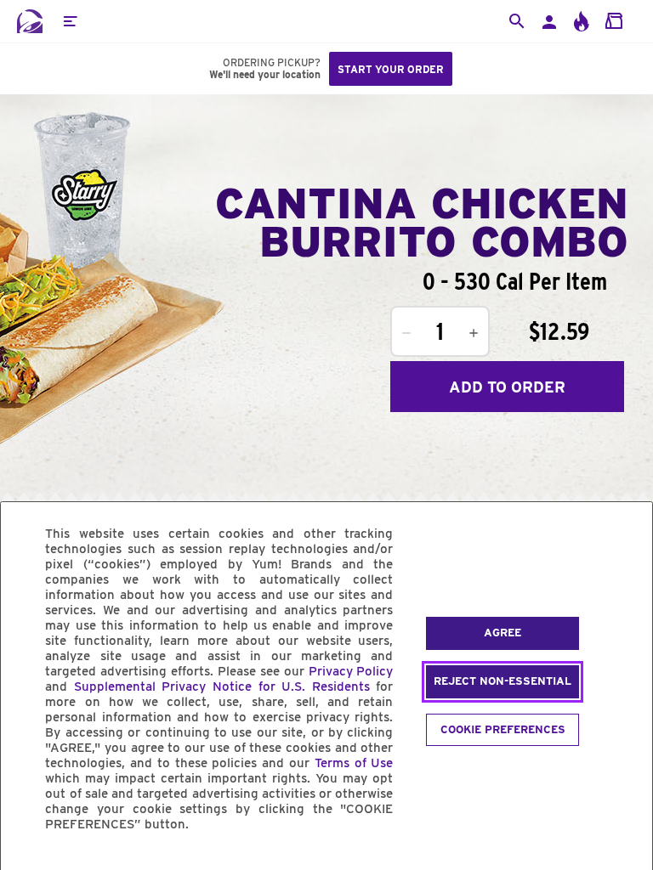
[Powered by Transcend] (28, 863)
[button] (70, 21)
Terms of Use (354, 763)
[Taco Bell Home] (30, 21)
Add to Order (507, 387)
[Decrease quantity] (406, 333)
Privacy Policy (351, 671)
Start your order (391, 69)
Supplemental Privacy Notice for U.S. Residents (222, 686)
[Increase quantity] (473, 333)
